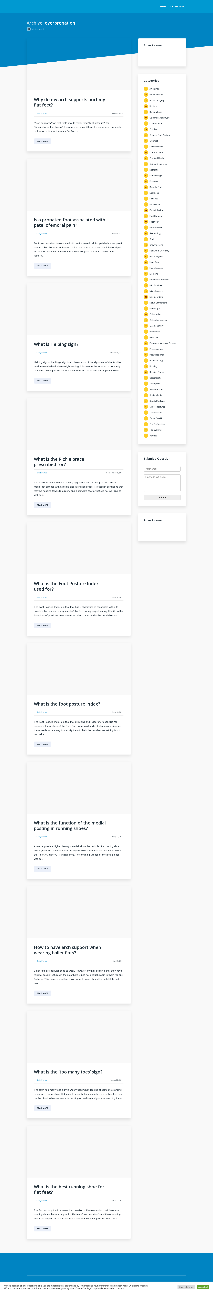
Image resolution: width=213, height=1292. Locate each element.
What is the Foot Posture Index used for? (66, 586)
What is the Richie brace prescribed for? (59, 462)
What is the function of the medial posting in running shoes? (70, 825)
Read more (42, 141)
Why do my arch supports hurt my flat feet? (69, 102)
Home (163, 6)
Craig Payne (42, 113)
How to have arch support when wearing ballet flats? (67, 950)
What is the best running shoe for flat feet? (69, 1189)
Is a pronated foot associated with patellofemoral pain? (69, 222)
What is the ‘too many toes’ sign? (68, 1072)
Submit (162, 497)
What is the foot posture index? (67, 704)
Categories (177, 6)
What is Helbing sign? (56, 344)
